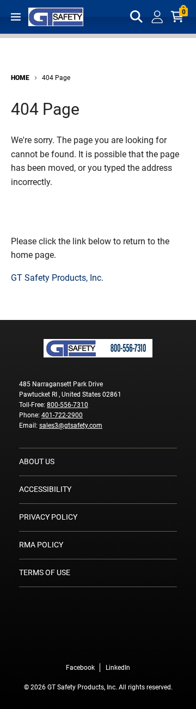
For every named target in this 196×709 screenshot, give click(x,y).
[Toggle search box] (136, 16)
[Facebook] (81, 645)
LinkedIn (118, 667)
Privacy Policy (48, 517)
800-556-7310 (67, 405)
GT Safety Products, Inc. (57, 278)
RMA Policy (41, 544)
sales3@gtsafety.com (70, 425)
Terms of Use (44, 572)
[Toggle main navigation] (16, 17)
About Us (36, 461)
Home (20, 78)
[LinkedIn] (114, 645)
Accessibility (45, 489)
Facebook (80, 667)
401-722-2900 (62, 415)
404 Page (56, 78)
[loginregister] (157, 16)
